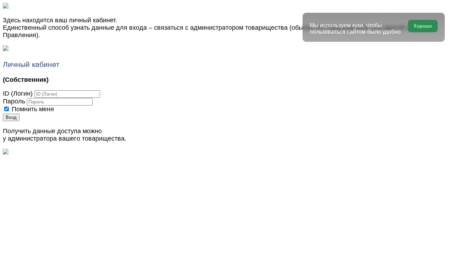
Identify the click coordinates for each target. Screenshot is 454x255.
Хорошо (423, 26)
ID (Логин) (18, 93)
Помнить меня (33, 109)
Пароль (14, 101)
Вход (11, 117)
